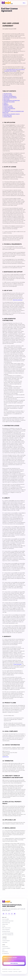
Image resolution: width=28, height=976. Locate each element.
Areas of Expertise (6, 929)
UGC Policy (15, 971)
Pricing (3, 926)
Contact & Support (6, 940)
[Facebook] (6, 914)
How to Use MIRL (5, 919)
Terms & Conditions (6, 948)
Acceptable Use (5, 953)
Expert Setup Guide (6, 922)
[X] (9, 914)
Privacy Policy (5, 946)
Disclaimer (10, 971)
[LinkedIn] (12, 914)
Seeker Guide (5, 924)
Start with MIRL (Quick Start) (7, 920)
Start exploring (14, 963)
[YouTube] (14, 914)
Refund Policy (5, 951)
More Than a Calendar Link (7, 934)
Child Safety (4, 942)
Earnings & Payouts (6, 931)
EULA (3, 949)
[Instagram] (3, 914)
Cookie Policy (5, 971)
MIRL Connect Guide (6, 927)
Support (19, 971)
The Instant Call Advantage (7, 933)
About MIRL (4, 938)
